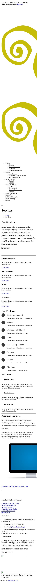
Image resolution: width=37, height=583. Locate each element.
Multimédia (9, 195)
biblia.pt (7, 200)
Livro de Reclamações (8, 511)
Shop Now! (20, 4)
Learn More (5, 267)
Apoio (11, 186)
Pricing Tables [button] (9, 379)
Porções (11, 191)
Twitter (11, 486)
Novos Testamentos (15, 190)
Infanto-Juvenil (10, 179)
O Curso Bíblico (14, 177)
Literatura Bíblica (10, 184)
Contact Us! (5, 248)
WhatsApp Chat (13, 580)
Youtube (17, 486)
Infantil (11, 181)
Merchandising (10, 199)
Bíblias (7, 163)
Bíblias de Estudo (14, 167)
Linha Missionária (11, 193)
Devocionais (13, 188)
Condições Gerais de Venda (10, 504)
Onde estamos (5, 512)
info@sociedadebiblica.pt (17, 527)
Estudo (7, 172)
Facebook (4, 486)
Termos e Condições (7, 507)
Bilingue (12, 168)
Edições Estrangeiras (11, 197)
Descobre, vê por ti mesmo (17, 176)
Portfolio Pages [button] (9, 404)
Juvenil (11, 183)
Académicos (13, 174)
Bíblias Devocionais (15, 170)
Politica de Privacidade (8, 505)
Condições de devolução (9, 509)
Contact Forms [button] (9, 393)
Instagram (24, 486)
